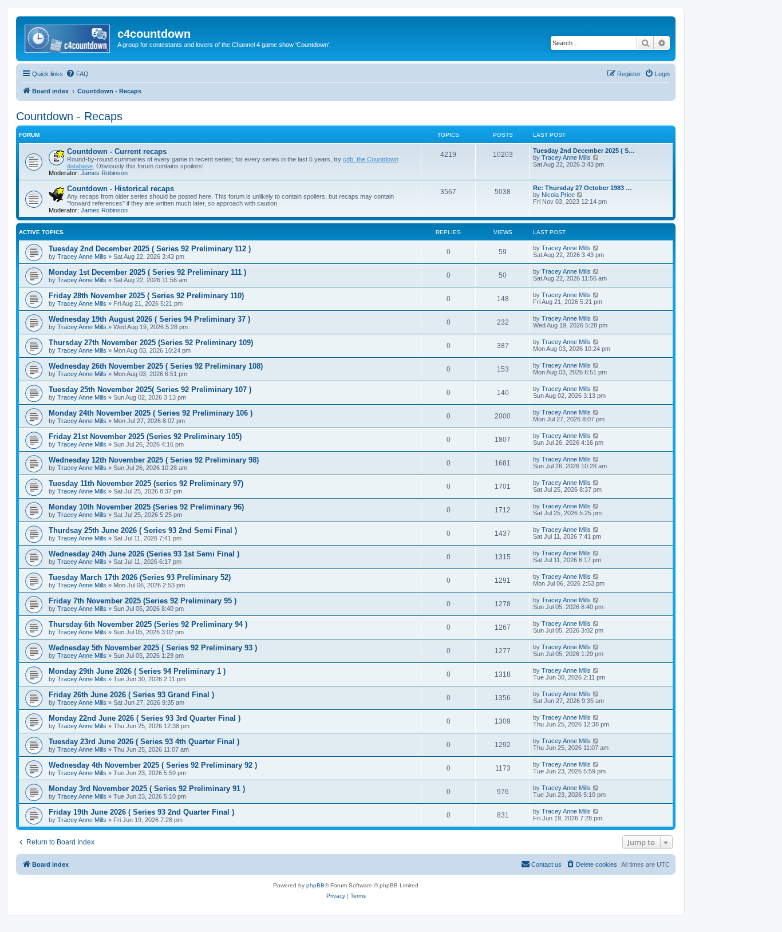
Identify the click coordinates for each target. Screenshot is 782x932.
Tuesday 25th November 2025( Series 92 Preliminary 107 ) (150, 389)
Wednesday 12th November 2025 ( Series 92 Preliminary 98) (154, 460)
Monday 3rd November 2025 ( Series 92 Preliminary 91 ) (147, 788)
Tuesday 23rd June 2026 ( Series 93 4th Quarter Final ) (144, 741)
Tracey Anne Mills (566, 157)
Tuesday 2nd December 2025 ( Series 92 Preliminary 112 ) (150, 248)
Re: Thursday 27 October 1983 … (582, 187)
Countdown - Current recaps (117, 151)
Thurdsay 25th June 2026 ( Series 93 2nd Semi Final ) (143, 530)
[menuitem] (77, 74)
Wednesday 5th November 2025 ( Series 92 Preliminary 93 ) (153, 647)
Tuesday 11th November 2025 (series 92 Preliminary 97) (146, 483)
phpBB (315, 885)
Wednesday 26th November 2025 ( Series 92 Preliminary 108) (156, 366)
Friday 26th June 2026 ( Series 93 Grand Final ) (131, 694)
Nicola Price (558, 194)
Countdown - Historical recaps (120, 188)
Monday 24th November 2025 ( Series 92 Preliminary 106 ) (150, 413)
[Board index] (68, 37)
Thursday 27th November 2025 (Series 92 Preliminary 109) (151, 342)
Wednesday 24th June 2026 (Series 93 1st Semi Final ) (144, 554)
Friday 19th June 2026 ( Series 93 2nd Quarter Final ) (141, 812)
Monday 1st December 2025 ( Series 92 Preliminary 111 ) (147, 272)
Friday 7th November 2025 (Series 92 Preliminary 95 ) (142, 601)
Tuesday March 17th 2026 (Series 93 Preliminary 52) (140, 577)
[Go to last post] (596, 247)
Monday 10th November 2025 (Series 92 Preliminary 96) (146, 507)
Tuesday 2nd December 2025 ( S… (584, 150)
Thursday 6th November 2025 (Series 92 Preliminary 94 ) (148, 624)
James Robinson (104, 172)
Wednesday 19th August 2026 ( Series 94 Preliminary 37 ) (149, 319)
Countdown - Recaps (69, 116)
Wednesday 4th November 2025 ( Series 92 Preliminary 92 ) (153, 765)
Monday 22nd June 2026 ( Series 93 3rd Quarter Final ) (144, 718)
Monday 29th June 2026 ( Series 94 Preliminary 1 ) (137, 671)
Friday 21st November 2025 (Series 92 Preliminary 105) (145, 436)
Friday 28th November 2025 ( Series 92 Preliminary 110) (146, 295)
